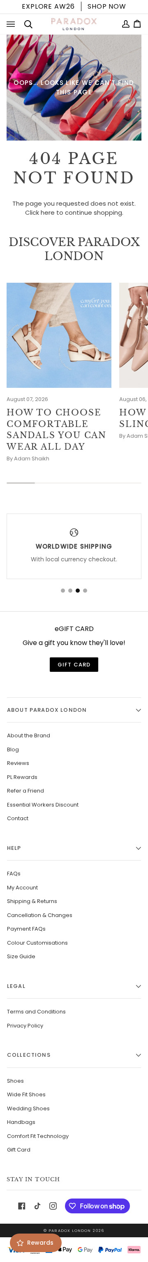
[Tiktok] (37, 1206)
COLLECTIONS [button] (29, 1055)
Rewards (40, 1243)
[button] (63, 591)
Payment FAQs (26, 929)
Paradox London (70, 1230)
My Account (22, 887)
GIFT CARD (74, 665)
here (48, 212)
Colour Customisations (37, 943)
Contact (17, 818)
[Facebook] (21, 1206)
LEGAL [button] (16, 986)
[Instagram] (53, 1206)
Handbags (21, 1122)
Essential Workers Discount (43, 805)
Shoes (15, 1081)
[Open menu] (12, 24)
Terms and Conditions (36, 1012)
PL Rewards (22, 777)
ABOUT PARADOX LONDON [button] (47, 710)
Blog (13, 749)
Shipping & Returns (32, 901)
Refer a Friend (25, 791)
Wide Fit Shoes (26, 1094)
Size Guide (21, 956)
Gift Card (18, 1150)
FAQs (14, 873)
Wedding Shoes (28, 1108)
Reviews (18, 763)
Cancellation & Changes (39, 915)
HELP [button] (14, 848)
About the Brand (28, 735)
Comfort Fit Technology (38, 1136)
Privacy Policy (25, 1026)
